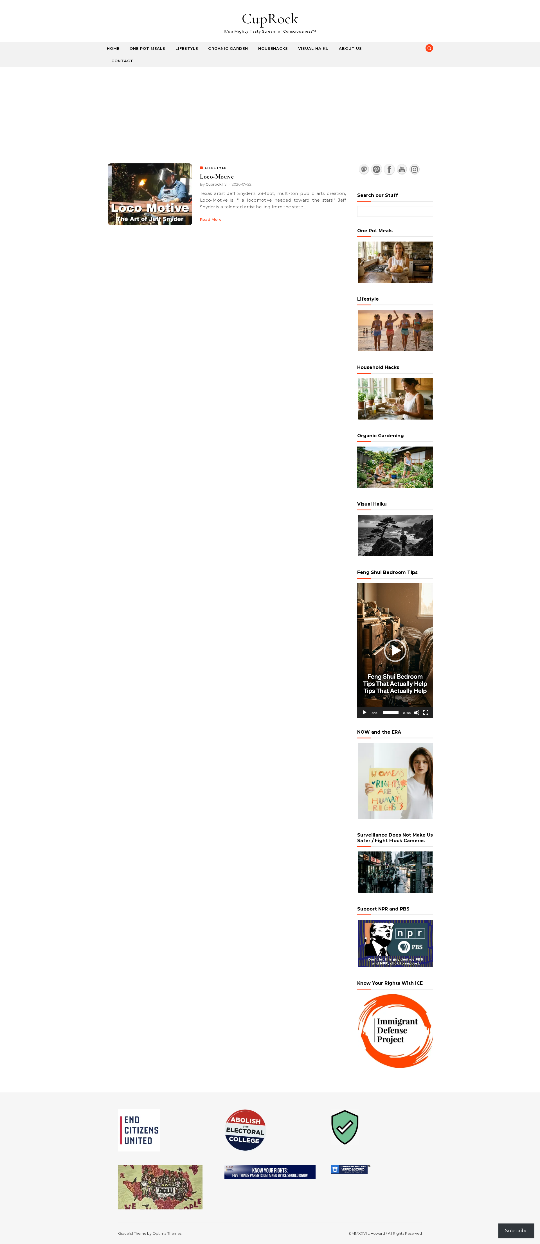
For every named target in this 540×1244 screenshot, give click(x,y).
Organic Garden (228, 48)
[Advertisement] (270, 109)
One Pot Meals (147, 48)
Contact (122, 60)
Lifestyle (187, 48)
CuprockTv (216, 184)
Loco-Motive (217, 176)
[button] (395, 650)
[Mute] (417, 712)
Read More (211, 219)
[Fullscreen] (426, 712)
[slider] (391, 712)
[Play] (364, 712)
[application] (395, 650)
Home (113, 48)
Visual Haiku (313, 48)
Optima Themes (166, 1233)
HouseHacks (273, 48)
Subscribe (516, 1230)
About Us (350, 48)
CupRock (270, 18)
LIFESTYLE (216, 168)
